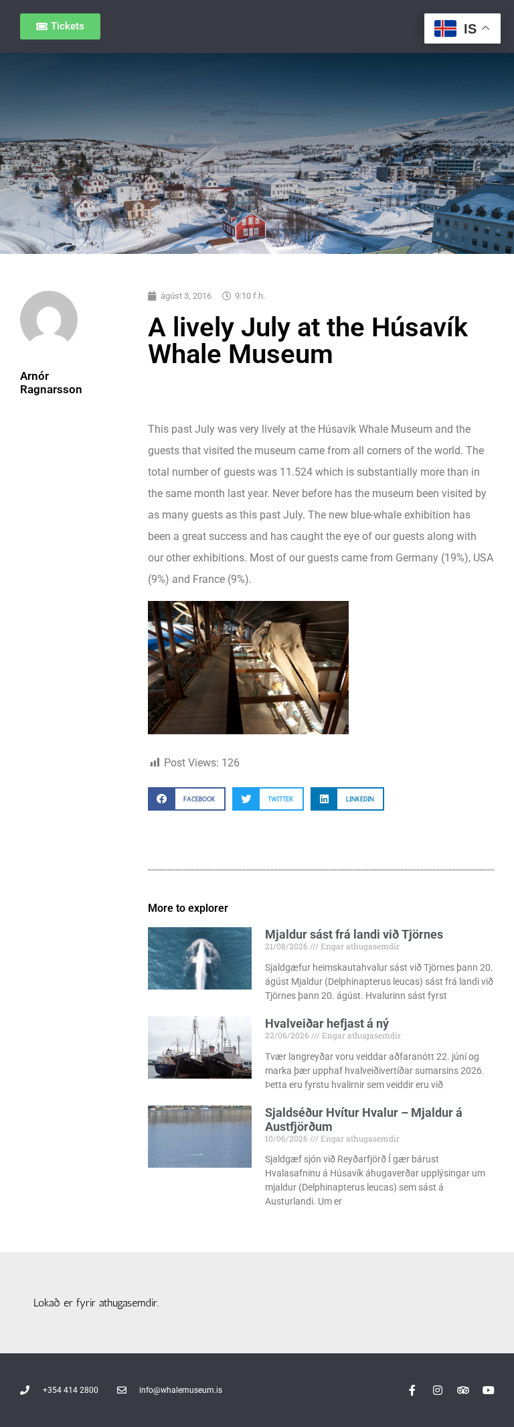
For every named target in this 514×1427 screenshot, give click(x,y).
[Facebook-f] (412, 1390)
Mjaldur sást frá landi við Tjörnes (354, 934)
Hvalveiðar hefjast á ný (327, 1023)
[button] (187, 799)
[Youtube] (488, 1390)
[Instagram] (437, 1390)
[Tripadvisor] (463, 1390)
